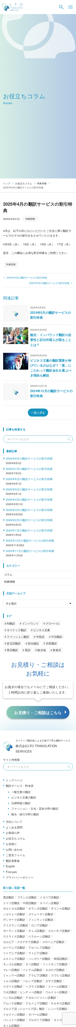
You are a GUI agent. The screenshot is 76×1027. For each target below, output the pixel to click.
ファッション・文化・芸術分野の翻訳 (34, 808)
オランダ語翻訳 (38, 908)
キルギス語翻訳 (60, 1003)
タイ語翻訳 (32, 964)
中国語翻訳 (30, 903)
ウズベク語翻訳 (13, 986)
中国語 (40, 637)
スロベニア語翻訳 (53, 942)
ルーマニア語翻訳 (14, 947)
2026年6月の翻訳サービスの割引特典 (29, 479)
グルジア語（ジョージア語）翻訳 (24, 1009)
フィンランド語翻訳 (40, 919)
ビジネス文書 (41, 630)
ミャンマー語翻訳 (14, 975)
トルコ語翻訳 (11, 981)
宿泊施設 (33, 643)
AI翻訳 (11, 623)
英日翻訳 (12, 650)
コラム (8, 574)
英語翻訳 (8, 897)
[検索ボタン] (61, 7)
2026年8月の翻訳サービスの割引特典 (29, 458)
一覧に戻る (38, 412)
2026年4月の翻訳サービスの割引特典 (29, 499)
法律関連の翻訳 (21, 803)
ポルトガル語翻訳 (14, 908)
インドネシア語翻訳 (55, 964)
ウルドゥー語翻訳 (56, 992)
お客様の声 (13, 833)
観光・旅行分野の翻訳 (25, 814)
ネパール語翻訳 (38, 1014)
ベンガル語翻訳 (13, 997)
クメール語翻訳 (58, 986)
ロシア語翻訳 (39, 925)
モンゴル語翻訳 (13, 964)
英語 (28, 650)
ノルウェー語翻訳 (14, 914)
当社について (14, 822)
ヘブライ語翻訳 (35, 986)
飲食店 (57, 650)
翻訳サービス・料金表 (20, 786)
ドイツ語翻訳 (11, 903)
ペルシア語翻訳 (32, 981)
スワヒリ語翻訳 (60, 975)
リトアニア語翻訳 (14, 953)
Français (11, 872)
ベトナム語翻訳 (32, 970)
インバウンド (30, 623)
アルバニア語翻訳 (39, 947)
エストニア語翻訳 (14, 959)
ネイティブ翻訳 (16, 630)
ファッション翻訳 (18, 637)
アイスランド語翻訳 (15, 925)
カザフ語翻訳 (53, 981)
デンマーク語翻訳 (14, 919)
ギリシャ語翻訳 (60, 908)
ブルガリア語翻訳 (39, 1020)
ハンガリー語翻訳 (39, 959)
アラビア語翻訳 (38, 975)
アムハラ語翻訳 (13, 1003)
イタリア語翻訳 (49, 897)
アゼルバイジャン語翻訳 (41, 997)
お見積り (11, 844)
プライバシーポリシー (20, 877)
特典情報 (30, 218)
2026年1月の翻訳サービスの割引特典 (29, 530)
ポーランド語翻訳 (14, 931)
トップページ (14, 780)
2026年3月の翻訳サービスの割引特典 (29, 510)
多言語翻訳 (14, 643)
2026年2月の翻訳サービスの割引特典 (29, 520)
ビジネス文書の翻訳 (23, 797)
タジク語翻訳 (62, 1020)
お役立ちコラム (15, 838)
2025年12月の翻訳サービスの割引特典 (30, 540)
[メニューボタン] (70, 7)
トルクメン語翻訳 (14, 1014)
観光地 (41, 650)
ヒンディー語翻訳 (31, 992)
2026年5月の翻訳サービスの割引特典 (29, 489)
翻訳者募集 (13, 861)
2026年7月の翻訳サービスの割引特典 (29, 469)
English (10, 866)
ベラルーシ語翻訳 (39, 936)
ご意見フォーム (15, 855)
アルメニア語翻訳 (37, 1003)
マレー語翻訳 (11, 970)
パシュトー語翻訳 (14, 1020)
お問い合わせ (14, 849)
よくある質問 (14, 827)
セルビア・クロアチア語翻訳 (21, 942)
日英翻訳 (51, 643)
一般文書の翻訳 (21, 792)
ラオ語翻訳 (10, 992)
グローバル (52, 623)
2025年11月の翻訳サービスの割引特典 (30, 551)
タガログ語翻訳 (55, 970)
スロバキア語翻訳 (59, 931)
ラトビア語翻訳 (38, 953)
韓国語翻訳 (61, 959)
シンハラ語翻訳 (57, 1009)
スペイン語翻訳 (49, 903)
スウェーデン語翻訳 (40, 914)
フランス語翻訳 (27, 897)
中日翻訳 (57, 637)
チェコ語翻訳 (36, 931)
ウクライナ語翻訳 (14, 936)
